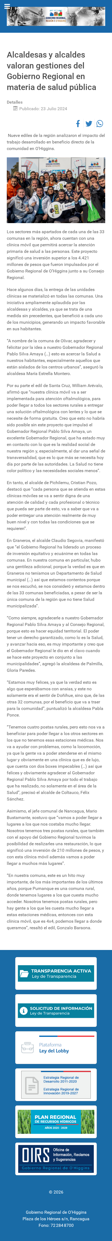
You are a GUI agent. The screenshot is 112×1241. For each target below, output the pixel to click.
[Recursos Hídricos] (56, 1121)
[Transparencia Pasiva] (56, 1010)
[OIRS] (56, 1159)
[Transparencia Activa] (56, 973)
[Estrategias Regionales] (56, 1084)
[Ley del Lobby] (56, 1047)
